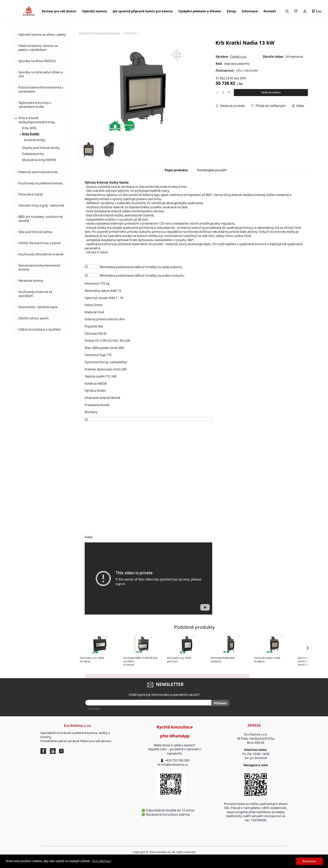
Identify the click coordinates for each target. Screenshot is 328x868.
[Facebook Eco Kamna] (44, 751)
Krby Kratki (30, 134)
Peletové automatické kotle (38, 172)
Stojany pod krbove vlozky (41, 148)
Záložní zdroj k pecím (33, 318)
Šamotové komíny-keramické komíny (39, 267)
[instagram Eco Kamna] (56, 751)
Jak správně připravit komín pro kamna (143, 11)
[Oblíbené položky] (296, 11)
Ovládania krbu (33, 154)
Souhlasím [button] (309, 861)
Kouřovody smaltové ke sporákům (35, 294)
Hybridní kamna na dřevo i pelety (42, 34)
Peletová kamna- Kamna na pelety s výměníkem (38, 48)
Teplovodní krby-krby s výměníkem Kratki (34, 105)
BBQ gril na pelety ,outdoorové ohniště (40, 219)
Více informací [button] (101, 861)
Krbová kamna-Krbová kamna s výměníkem (40, 89)
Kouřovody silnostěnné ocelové (40, 254)
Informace (250, 11)
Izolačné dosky (34, 140)
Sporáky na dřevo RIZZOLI (37, 61)
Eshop (231, 11)
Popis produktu (176, 170)
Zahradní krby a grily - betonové (41, 205)
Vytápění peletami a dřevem (199, 11)
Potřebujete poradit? (212, 170)
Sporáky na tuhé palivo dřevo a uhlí (40, 74)
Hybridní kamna (94, 11)
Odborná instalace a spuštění (39, 329)
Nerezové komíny (30, 281)
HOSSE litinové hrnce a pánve (39, 243)
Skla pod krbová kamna (35, 232)
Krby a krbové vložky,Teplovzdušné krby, (36, 120)
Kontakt (269, 11)
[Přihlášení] (304, 11)
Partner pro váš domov (59, 11)
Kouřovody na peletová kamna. (40, 183)
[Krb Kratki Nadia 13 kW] (142, 91)
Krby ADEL (29, 128)
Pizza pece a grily (30, 194)
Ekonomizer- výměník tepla (37, 307)
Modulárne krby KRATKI (39, 160)
